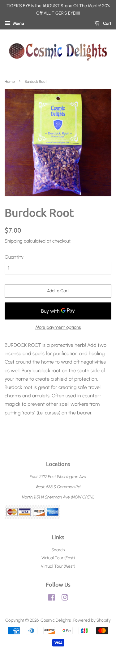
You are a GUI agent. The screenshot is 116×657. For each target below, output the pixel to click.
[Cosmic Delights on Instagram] (64, 598)
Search (58, 549)
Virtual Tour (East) (58, 557)
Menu (18, 23)
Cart (106, 23)
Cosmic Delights (56, 620)
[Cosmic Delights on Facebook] (51, 598)
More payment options (58, 327)
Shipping (14, 241)
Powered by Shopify (92, 620)
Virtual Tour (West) (58, 566)
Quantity (14, 257)
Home (10, 81)
